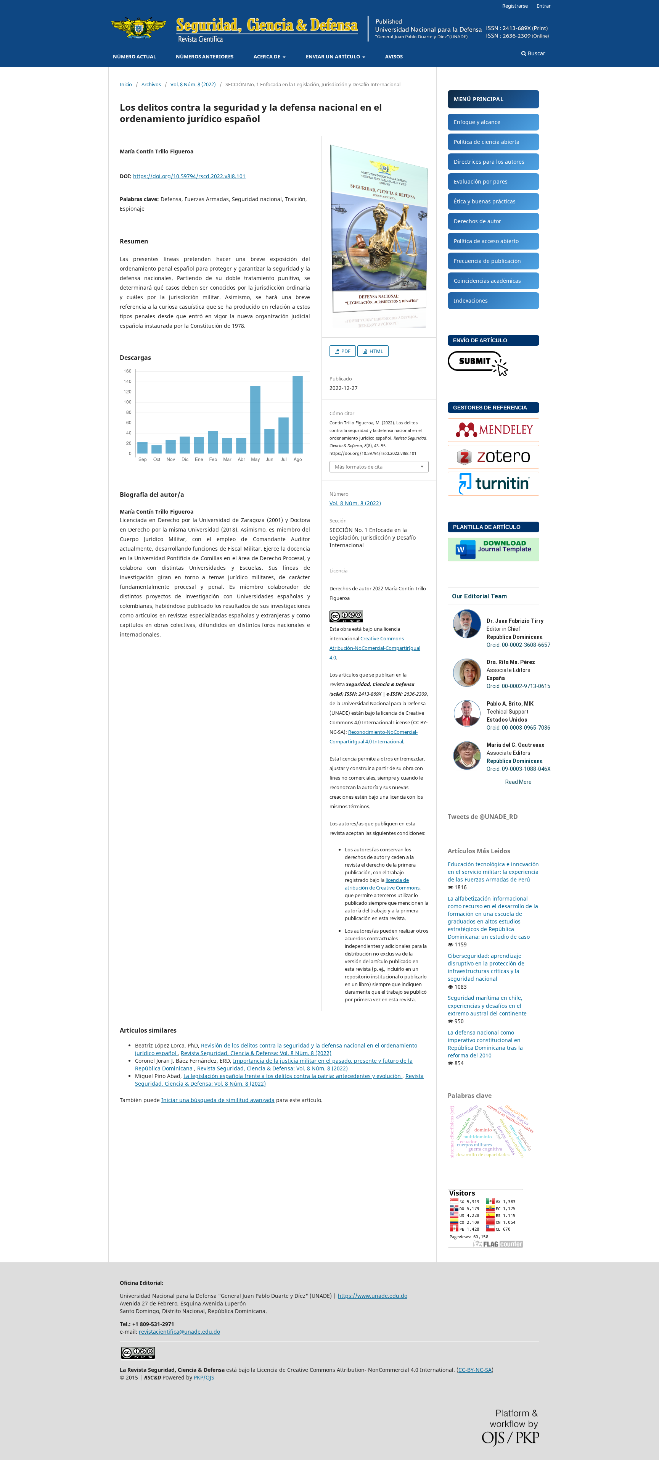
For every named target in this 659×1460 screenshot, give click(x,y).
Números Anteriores (204, 56)
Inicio (126, 84)
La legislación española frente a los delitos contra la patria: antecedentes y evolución (292, 1076)
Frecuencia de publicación (487, 260)
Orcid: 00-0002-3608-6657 (518, 645)
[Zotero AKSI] (493, 467)
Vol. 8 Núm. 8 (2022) (193, 84)
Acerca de (267, 56)
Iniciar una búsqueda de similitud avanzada (218, 1100)
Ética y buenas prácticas (485, 201)
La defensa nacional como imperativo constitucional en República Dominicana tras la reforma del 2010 (485, 1044)
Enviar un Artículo (333, 56)
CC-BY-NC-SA (475, 1369)
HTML (375, 351)
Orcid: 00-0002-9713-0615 (518, 686)
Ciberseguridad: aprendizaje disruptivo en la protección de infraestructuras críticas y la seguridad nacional (486, 967)
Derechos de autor (477, 221)
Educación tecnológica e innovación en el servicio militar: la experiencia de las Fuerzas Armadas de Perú (493, 872)
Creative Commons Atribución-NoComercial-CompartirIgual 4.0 (375, 648)
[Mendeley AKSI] (493, 440)
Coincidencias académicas (487, 280)
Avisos (394, 56)
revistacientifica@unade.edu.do (179, 1331)
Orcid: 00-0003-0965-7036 (518, 728)
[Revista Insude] (478, 374)
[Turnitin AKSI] (493, 494)
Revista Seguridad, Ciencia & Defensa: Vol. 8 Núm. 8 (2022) (256, 1053)
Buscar (535, 53)
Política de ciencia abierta (486, 141)
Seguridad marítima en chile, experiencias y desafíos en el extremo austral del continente (487, 1005)
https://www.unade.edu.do (372, 1295)
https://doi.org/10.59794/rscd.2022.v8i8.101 (189, 176)
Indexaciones (471, 300)
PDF (345, 351)
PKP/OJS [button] (204, 1377)
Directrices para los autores (489, 161)
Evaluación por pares (481, 181)
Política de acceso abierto (486, 241)
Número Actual (134, 56)
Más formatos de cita (359, 466)
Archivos (151, 84)
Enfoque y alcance (477, 122)
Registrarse (515, 5)
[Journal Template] (493, 559)
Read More (518, 782)
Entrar (544, 5)
